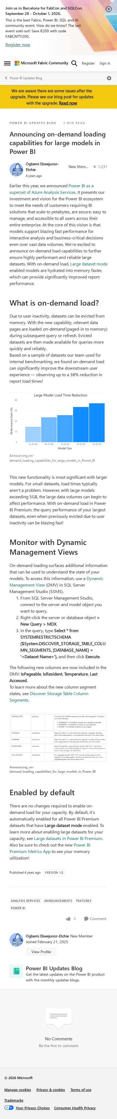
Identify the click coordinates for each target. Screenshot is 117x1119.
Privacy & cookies (50, 1089)
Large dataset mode (88, 264)
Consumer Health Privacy (75, 1107)
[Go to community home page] (41, 63)
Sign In (105, 63)
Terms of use (80, 1089)
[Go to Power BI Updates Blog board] (16, 971)
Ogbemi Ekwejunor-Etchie (42, 166)
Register (88, 63)
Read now (68, 103)
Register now (17, 44)
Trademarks (13, 1100)
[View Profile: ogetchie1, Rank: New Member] (16, 169)
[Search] (74, 63)
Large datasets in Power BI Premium (68, 838)
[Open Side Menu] (7, 63)
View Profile (41, 951)
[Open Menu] (109, 78)
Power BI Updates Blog (26, 78)
